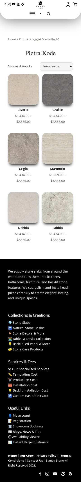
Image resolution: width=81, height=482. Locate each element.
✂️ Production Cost (22, 380)
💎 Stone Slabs (19, 322)
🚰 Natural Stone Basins (26, 328)
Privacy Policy (46, 455)
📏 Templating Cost (22, 374)
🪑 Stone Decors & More (26, 333)
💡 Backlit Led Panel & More (29, 344)
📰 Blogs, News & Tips (24, 431)
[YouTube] (13, 4)
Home (12, 39)
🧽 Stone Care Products (25, 349)
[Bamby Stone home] (40, 5)
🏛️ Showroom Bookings (25, 426)
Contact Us (35, 460)
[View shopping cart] (75, 4)
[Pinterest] (18, 4)
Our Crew (27, 455)
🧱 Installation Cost (22, 385)
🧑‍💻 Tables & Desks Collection (29, 339)
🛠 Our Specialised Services (28, 369)
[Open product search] (48, 13)
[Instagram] (9, 4)
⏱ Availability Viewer (24, 437)
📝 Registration (19, 421)
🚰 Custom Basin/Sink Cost (28, 396)
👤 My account (19, 415)
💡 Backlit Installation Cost (28, 390)
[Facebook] (4, 4)
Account (68, 4)
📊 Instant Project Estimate (28, 442)
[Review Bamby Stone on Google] (22, 4)
